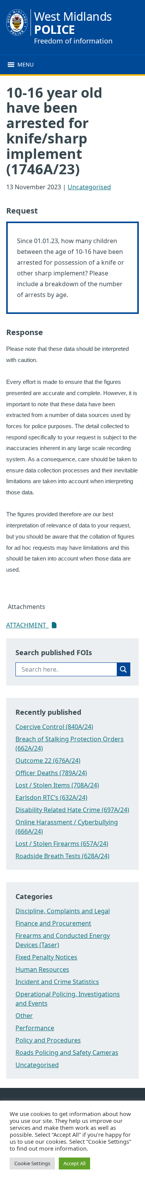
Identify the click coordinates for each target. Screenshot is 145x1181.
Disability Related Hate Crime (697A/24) (72, 810)
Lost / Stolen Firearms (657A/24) (61, 843)
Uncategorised (89, 187)
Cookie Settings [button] (32, 1163)
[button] (25, 64)
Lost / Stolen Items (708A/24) (57, 785)
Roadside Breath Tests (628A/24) (62, 856)
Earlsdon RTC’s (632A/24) (51, 797)
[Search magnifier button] (123, 669)
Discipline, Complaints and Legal (62, 911)
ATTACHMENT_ (27, 625)
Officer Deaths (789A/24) (51, 773)
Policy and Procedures (48, 1040)
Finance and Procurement (53, 923)
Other (24, 1015)
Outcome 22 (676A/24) (47, 760)
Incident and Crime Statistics (57, 981)
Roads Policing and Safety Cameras (66, 1052)
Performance (34, 1028)
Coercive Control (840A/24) (54, 726)
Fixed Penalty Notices (46, 957)
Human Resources (42, 969)
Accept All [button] (74, 1163)
